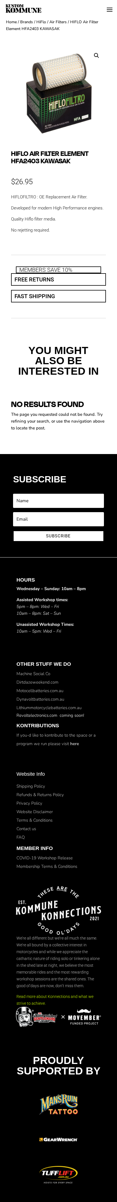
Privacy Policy (29, 803)
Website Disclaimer (34, 812)
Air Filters (58, 22)
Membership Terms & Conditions (46, 866)
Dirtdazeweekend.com (37, 682)
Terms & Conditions (34, 820)
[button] (96, 55)
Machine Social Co (33, 674)
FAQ (20, 837)
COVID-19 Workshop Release (44, 858)
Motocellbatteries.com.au (39, 691)
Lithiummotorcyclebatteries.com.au (49, 708)
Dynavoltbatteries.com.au (40, 699)
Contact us (26, 829)
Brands (26, 22)
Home (11, 22)
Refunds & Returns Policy (40, 795)
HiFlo (41, 22)
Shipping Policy (30, 786)
